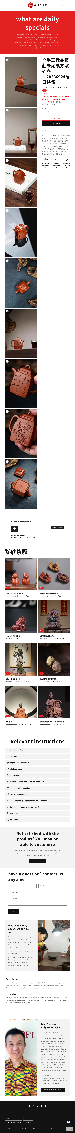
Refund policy (28, 1128)
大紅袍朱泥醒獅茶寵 (13, 636)
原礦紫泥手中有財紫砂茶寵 (49, 593)
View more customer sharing (53, 1089)
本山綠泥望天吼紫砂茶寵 (48, 679)
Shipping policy (55, 1128)
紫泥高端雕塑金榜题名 (47, 636)
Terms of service (46, 1128)
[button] (4, 5)
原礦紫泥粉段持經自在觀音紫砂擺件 (52, 722)
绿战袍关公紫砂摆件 (13, 679)
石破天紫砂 (11, 1128)
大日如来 (9, 722)
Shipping (44, 93)
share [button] (45, 130)
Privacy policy (36, 1128)
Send (13, 911)
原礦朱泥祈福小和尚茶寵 (14, 593)
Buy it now (56, 124)
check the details (37, 861)
